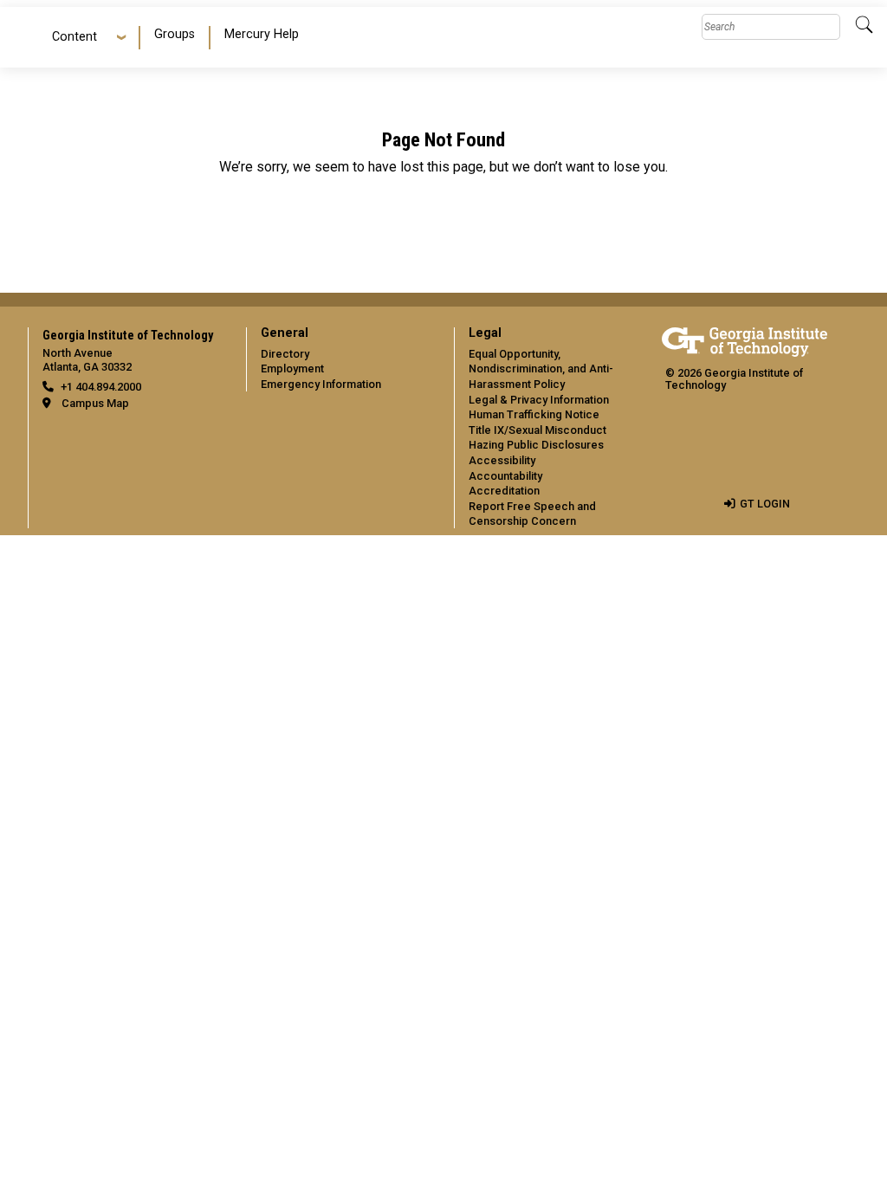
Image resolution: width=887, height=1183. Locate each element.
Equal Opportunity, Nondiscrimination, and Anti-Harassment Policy (541, 369)
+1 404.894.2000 (101, 386)
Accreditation (504, 490)
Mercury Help (261, 34)
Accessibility (502, 460)
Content (74, 36)
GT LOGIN (765, 503)
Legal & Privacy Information (539, 399)
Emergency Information (321, 384)
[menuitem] (175, 38)
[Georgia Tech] (744, 339)
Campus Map (95, 403)
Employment (292, 368)
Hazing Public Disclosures (536, 444)
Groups (174, 34)
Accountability (505, 475)
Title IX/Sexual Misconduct (537, 429)
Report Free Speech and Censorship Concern (532, 514)
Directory (285, 353)
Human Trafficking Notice (534, 414)
